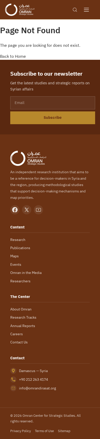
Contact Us (19, 342)
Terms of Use (44, 431)
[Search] (75, 9)
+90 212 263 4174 (33, 379)
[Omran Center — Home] (19, 10)
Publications (20, 248)
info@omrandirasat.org (37, 388)
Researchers (20, 281)
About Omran (21, 309)
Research (17, 239)
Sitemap (64, 431)
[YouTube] (38, 209)
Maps (14, 256)
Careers (16, 334)
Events (15, 264)
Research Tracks (23, 317)
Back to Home (13, 56)
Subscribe (53, 117)
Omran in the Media (26, 272)
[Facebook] (14, 209)
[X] (26, 209)
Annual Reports (22, 326)
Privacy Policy (20, 431)
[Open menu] (86, 9)
